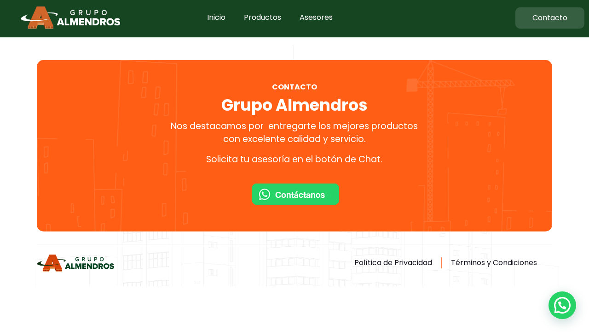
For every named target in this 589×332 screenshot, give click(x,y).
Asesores (316, 17)
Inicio (216, 17)
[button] (562, 305)
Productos (262, 17)
